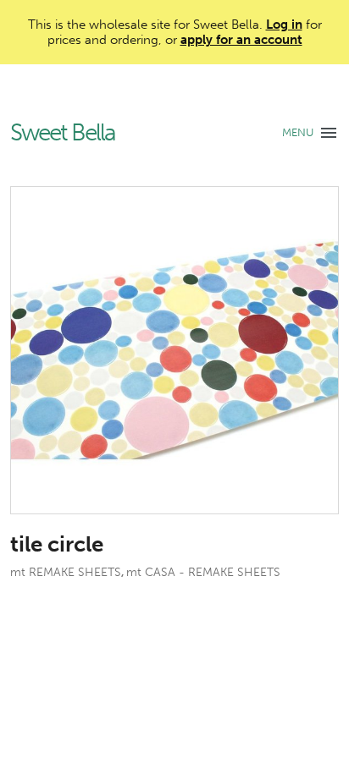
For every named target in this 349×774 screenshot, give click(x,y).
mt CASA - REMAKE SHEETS (203, 572)
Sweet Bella (62, 133)
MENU (297, 132)
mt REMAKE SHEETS (65, 572)
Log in (284, 24)
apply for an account (241, 39)
